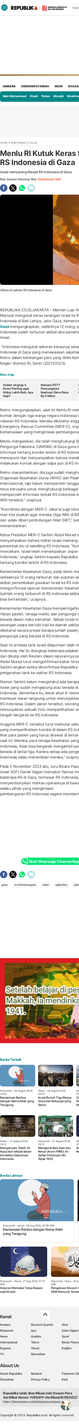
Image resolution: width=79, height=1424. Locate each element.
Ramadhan (38, 1354)
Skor (65, 1324)
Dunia (33, 142)
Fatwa (46, 96)
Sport (65, 1336)
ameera (9, 86)
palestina (61, 884)
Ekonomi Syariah (35, 86)
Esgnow (5, 1348)
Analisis (36, 1336)
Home (4, 142)
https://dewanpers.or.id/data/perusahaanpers (34, 1401)
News (4, 1336)
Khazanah (6, 1330)
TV (2, 1354)
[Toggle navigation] (4, 7)
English (66, 1348)
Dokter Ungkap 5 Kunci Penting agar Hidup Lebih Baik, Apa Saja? (18, 390)
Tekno (35, 1342)
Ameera (5, 1324)
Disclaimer (7, 1379)
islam (46, 884)
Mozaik (58, 96)
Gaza (5, 326)
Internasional (8, 1342)
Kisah (34, 96)
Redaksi (36, 1373)
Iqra (33, 1330)
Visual (35, 1348)
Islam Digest (18, 142)
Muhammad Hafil (49, 179)
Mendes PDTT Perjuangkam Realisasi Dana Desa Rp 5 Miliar (54, 390)
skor (58, 86)
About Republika (11, 1373)
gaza (4, 884)
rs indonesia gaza (25, 884)
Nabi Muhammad (15, 96)
